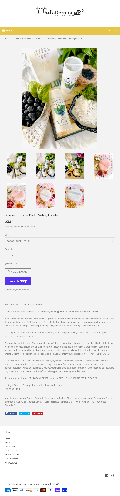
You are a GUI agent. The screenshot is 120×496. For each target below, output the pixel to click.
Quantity (9, 249)
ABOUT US (10, 446)
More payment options (18, 289)
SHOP (7, 442)
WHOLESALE (11, 463)
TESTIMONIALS (12, 458)
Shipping (9, 226)
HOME (8, 438)
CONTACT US (11, 450)
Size (7, 235)
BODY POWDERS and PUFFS (29, 38)
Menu (9, 30)
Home (7, 38)
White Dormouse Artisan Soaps (25, 484)
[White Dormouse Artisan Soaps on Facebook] (107, 476)
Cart (115, 30)
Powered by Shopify (51, 484)
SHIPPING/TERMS (14, 454)
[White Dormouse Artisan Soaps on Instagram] (112, 476)
